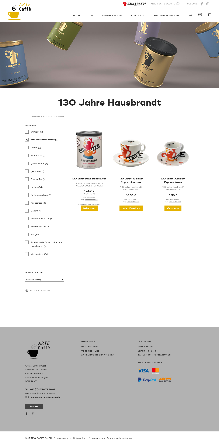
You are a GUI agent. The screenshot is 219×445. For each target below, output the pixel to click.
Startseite (35, 117)
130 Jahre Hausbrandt (167, 16)
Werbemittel (138, 16)
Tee (91, 16)
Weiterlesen (89, 208)
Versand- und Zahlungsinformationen (112, 438)
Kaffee (77, 16)
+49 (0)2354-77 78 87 (42, 389)
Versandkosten (91, 200)
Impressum (88, 342)
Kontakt (34, 406)
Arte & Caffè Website (163, 4)
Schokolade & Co (112, 16)
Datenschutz (90, 346)
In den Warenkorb (131, 208)
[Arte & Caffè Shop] (41, 349)
